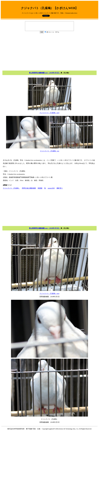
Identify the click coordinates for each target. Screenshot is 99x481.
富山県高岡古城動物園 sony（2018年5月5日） (45, 73)
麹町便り (60, 188)
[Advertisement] (49, 51)
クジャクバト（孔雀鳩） (11, 188)
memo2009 (51, 188)
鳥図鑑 (40, 188)
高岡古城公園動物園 (29, 188)
